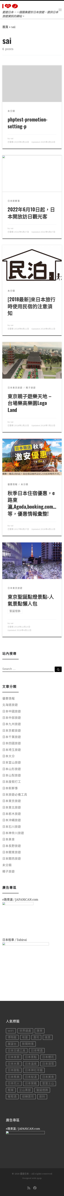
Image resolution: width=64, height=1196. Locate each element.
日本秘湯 (31, 1077)
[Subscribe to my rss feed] (28, 1188)
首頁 (5, 27)
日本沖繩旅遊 (11, 820)
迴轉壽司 (28, 1096)
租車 (11, 1090)
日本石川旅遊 (11, 827)
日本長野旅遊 (11, 846)
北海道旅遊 (10, 705)
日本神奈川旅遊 (13, 833)
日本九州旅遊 (11, 724)
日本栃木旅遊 (11, 814)
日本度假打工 (11, 782)
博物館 (12, 1037)
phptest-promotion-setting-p (27, 123)
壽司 (36, 1037)
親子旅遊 (8, 871)
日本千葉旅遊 (11, 737)
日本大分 (8, 756)
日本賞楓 (31, 1083)
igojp (39, 1178)
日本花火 (14, 1083)
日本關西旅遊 (11, 858)
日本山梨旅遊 (11, 775)
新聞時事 (28, 1044)
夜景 (48, 1037)
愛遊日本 (24, 1174)
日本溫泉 (31, 1063)
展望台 (12, 1044)
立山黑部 (25, 1090)
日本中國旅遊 (11, 711)
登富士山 (48, 1083)
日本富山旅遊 (11, 762)
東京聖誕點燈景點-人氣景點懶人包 (31, 600)
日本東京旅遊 (11, 801)
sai (12, 138)
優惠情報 (8, 698)
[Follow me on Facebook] (35, 1188)
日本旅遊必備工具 (14, 794)
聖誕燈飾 (42, 1090)
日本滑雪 (48, 1063)
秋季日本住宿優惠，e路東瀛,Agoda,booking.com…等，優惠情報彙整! (32, 503)
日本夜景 (14, 1057)
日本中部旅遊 (11, 718)
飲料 (42, 1096)
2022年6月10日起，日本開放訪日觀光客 (31, 213)
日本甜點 (14, 1070)
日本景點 (31, 1057)
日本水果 (14, 1063)
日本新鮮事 (10, 788)
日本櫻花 (48, 1057)
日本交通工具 (16, 1050)
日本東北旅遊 (11, 807)
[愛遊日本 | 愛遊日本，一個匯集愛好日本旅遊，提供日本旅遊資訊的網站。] (10, 5)
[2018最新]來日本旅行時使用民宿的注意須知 (31, 305)
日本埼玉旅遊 (11, 750)
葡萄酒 (12, 1096)
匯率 (40, 1030)
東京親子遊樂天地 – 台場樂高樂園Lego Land (29, 402)
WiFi (11, 1030)
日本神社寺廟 (34, 1070)
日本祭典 (14, 1077)
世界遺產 (25, 1030)
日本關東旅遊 (11, 852)
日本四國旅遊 (11, 743)
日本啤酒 (37, 1050)
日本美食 (8, 839)
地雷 (25, 1037)
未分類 (7, 865)
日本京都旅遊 (11, 730)
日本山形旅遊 (11, 769)
